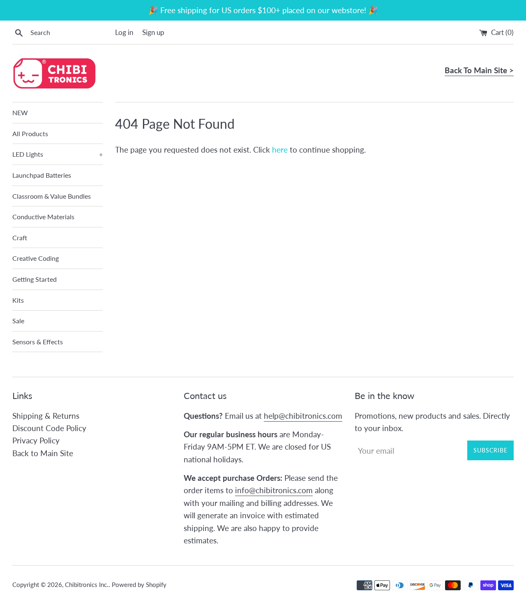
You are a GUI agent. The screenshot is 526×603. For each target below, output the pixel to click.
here (280, 149)
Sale (18, 321)
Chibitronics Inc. (86, 584)
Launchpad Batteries (41, 175)
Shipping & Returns (45, 415)
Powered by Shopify (139, 584)
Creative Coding (35, 258)
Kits (18, 300)
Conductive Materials (43, 216)
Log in (124, 32)
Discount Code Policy (49, 428)
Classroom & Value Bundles (51, 196)
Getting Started (34, 279)
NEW (20, 112)
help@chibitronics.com (303, 415)
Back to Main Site (42, 453)
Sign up (153, 32)
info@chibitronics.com (274, 490)
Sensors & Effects (37, 342)
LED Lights (57, 154)
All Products (30, 133)
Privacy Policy (36, 440)
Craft (19, 237)
